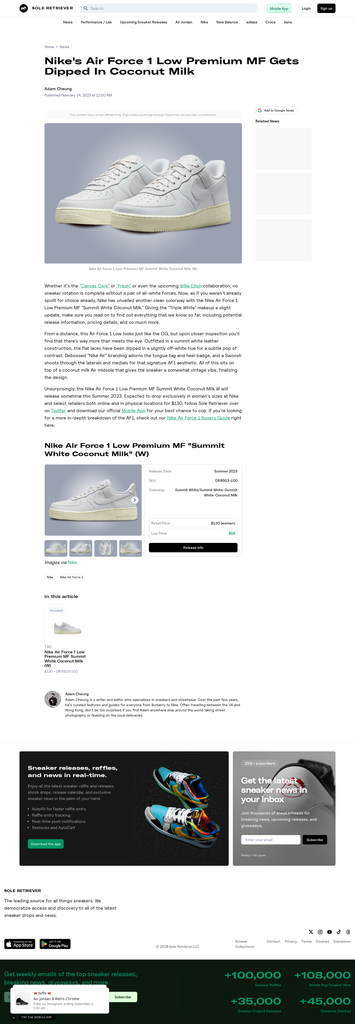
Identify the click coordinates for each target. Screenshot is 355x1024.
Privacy (291, 941)
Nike (204, 22)
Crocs (270, 22)
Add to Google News (279, 110)
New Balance (227, 22)
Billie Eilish (191, 285)
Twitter (58, 410)
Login (306, 8)
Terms (306, 941)
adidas (251, 22)
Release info (193, 547)
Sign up (326, 8)
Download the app (46, 844)
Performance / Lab (96, 22)
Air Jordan (183, 22)
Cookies (322, 941)
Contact (274, 941)
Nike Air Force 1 (71, 577)
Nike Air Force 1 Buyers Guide (198, 418)
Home (49, 46)
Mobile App (134, 410)
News (68, 22)
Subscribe (315, 839)
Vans (288, 22)
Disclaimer (342, 941)
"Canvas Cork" (94, 285)
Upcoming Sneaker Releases (143, 22)
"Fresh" (123, 285)
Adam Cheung (58, 88)
